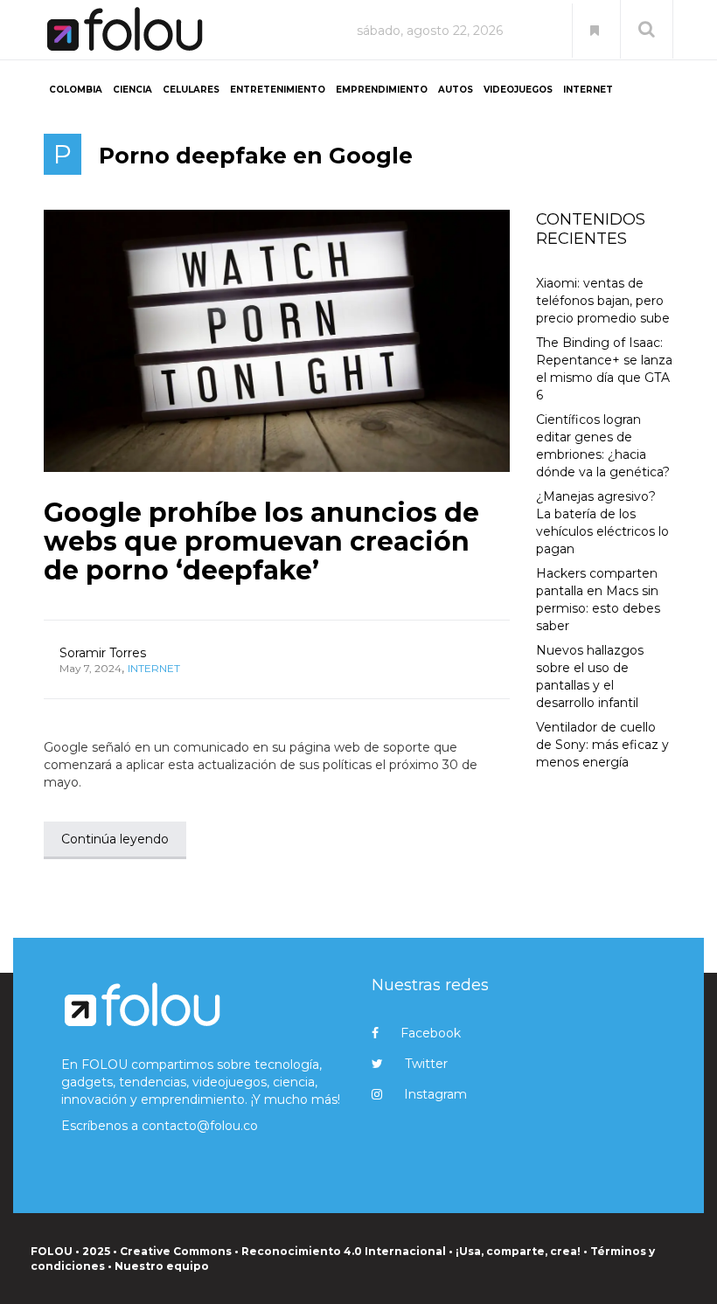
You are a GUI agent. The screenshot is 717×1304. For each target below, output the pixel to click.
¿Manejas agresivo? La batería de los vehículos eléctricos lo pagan (602, 523)
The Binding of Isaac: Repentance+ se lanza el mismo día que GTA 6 (604, 369)
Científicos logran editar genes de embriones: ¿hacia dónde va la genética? (603, 446)
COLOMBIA (75, 89)
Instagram (435, 1094)
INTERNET (588, 89)
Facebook (430, 1033)
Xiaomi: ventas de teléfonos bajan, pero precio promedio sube (603, 300)
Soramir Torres (102, 653)
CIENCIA (132, 89)
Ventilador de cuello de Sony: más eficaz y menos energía (602, 744)
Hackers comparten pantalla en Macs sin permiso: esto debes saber (598, 599)
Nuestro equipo (162, 1266)
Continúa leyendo (115, 839)
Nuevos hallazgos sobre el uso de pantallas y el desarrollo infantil (590, 676)
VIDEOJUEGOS (518, 89)
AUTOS (455, 89)
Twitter (426, 1064)
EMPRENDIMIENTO (382, 89)
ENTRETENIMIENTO (277, 89)
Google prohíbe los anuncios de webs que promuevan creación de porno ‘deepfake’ (261, 541)
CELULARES (191, 89)
